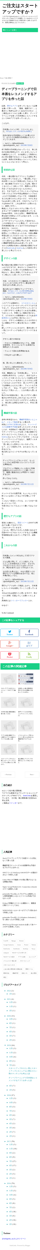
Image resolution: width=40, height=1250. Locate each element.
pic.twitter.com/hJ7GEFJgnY (17, 293)
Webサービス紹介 (9, 957)
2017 (9, 1141)
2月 (10, 1040)
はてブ (29, 644)
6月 (10, 1032)
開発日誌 (6, 973)
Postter (26, 945)
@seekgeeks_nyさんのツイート (14, 1239)
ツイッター (13, 803)
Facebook (29, 634)
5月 (10, 1036)
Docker (21, 941)
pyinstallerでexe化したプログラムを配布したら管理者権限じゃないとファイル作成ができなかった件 (19, 896)
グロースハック (25, 961)
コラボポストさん (28, 303)
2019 (9, 1045)
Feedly (29, 657)
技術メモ (24, 973)
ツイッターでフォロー (19, 600)
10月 (11, 1019)
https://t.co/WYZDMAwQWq (21, 291)
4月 (10, 1123)
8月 (10, 1023)
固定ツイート (23, 523)
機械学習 (15, 973)
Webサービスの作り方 (19, 953)
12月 (11, 1002)
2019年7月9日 (27, 369)
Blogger (27, 1245)
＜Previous (7, 774)
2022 (9, 991)
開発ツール (29, 969)
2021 (9, 999)
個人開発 (34, 973)
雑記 (4, 977)
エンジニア (32, 957)
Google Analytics (8, 945)
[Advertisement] (20, 53)
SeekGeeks (11, 248)
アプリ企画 (21, 957)
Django (13, 941)
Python (34, 945)
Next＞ (32, 774)
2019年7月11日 (27, 484)
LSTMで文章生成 (14, 424)
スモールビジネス (9, 965)
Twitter (10, 634)
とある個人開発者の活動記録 (12, 969)
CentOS (5, 941)
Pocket (10, 657)
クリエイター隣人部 (9, 961)
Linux (19, 945)
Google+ (9, 646)
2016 (9, 1183)
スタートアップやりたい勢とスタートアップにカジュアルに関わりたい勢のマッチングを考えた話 (23, 1071)
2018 (9, 1095)
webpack (6, 953)
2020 (9, 1016)
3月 (10, 1011)
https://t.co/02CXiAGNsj (19, 131)
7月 (10, 1027)
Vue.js (33, 949)
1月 (10, 994)
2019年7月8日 (27, 145)
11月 (11, 1006)
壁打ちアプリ (12, 106)
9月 (10, 1153)
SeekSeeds (16, 949)
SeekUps (20, 248)
